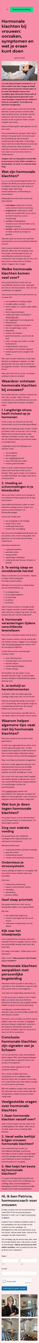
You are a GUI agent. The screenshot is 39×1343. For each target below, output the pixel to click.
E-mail (5, 1269)
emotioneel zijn (12, 317)
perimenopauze (14, 644)
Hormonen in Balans (16, 997)
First (3, 1264)
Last (21, 1264)
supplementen (11, 791)
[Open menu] (7, 9)
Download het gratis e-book (14, 1288)
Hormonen (6, 181)
